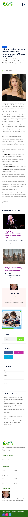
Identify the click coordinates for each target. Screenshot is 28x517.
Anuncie (3, 461)
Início (3, 459)
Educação (16, 475)
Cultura (5, 386)
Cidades (5, 375)
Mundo (15, 473)
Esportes (6, 380)
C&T (3, 478)
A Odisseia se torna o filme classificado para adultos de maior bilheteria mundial (14, 268)
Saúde (15, 481)
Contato (9, 461)
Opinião (5, 370)
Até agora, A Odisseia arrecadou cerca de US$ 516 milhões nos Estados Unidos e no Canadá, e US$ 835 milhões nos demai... (13, 275)
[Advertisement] (14, 23)
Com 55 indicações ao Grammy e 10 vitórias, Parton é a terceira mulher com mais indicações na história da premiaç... (14, 242)
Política (5, 372)
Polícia (5, 383)
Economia (6, 378)
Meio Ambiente (5, 475)
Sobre (9, 459)
